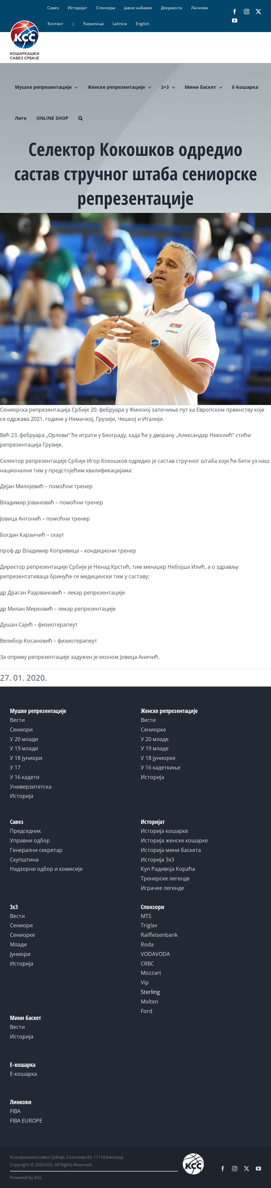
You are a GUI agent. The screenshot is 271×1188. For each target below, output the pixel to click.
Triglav (149, 925)
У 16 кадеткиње (160, 767)
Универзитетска (31, 786)
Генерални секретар (36, 850)
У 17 (15, 767)
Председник (25, 830)
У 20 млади (24, 739)
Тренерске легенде (165, 878)
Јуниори (20, 954)
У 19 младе (155, 748)
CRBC (147, 963)
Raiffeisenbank (159, 934)
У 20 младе (155, 739)
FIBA (15, 1111)
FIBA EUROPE (26, 1120)
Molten (149, 1001)
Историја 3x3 (157, 859)
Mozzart (151, 972)
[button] (80, 118)
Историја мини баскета (171, 850)
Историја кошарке (164, 830)
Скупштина (24, 859)
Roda (147, 944)
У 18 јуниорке (158, 758)
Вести (17, 720)
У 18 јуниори (26, 758)
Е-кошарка (23, 1073)
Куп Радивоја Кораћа (168, 868)
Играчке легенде (162, 888)
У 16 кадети (24, 777)
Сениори (21, 729)
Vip (145, 982)
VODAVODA (155, 954)
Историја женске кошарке (174, 840)
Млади (18, 944)
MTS (146, 916)
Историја (21, 795)
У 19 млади (24, 748)
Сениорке (153, 729)
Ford (146, 1011)
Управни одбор (30, 840)
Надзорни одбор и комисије (46, 868)
